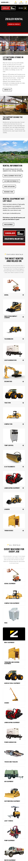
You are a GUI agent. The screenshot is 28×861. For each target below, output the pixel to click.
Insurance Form (8, 192)
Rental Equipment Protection (12, 175)
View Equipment (8, 224)
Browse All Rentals (14, 24)
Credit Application (9, 186)
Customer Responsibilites (11, 181)
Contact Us (7, 89)
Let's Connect (25, 8)
